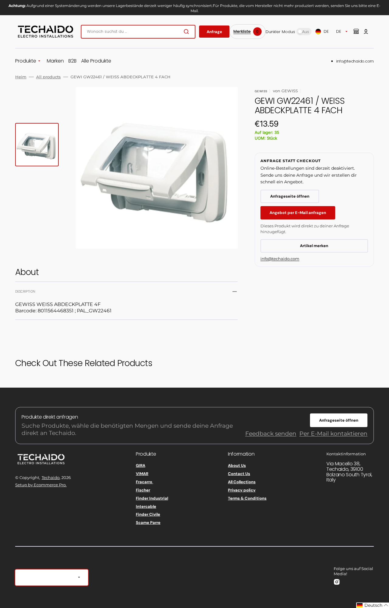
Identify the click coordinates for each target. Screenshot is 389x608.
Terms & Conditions (247, 498)
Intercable (146, 506)
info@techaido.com (355, 61)
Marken (55, 61)
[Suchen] (187, 31)
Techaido (51, 477)
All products (48, 76)
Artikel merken (314, 245)
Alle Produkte (96, 61)
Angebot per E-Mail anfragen (298, 212)
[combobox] (138, 32)
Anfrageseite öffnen (289, 196)
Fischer (143, 490)
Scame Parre (148, 522)
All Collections (242, 481)
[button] (366, 31)
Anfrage (214, 31)
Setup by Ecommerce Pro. (41, 484)
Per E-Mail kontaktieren (333, 433)
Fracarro (144, 481)
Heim (20, 76)
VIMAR (142, 473)
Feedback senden (270, 433)
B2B (72, 61)
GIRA (140, 465)
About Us (237, 465)
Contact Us (239, 473)
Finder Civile (148, 514)
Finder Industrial (152, 498)
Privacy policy (242, 490)
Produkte (25, 61)
